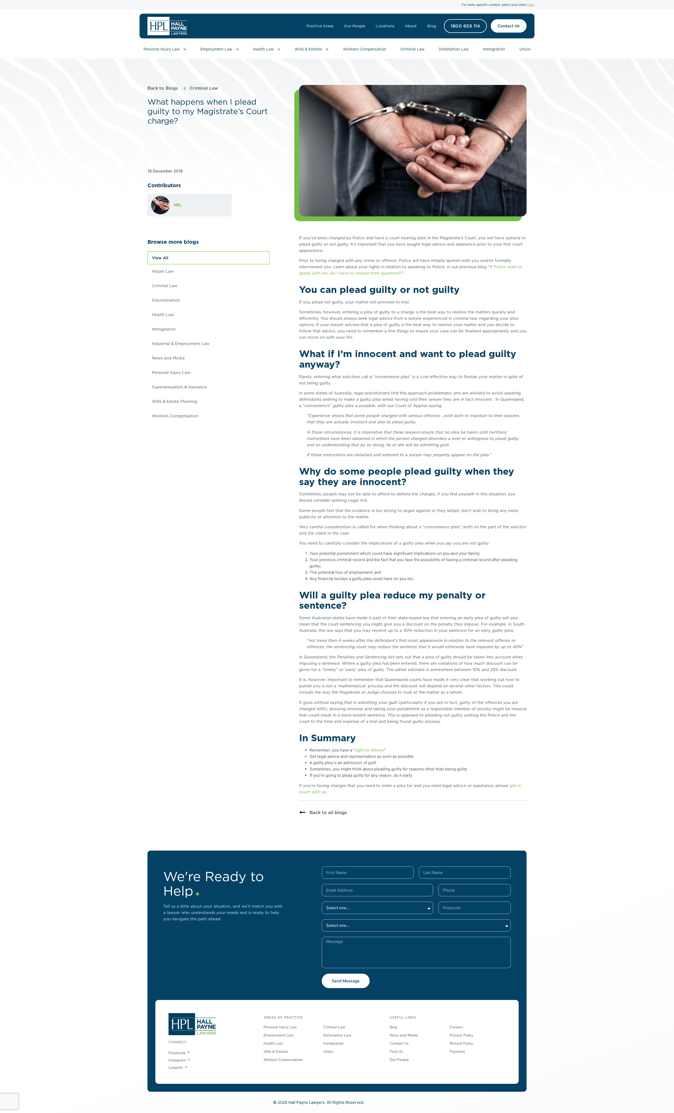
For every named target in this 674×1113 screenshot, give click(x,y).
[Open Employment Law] (237, 49)
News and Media (168, 358)
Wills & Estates (276, 1051)
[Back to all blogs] (302, 812)
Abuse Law (163, 271)
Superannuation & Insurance (179, 387)
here (530, 4)
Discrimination (166, 300)
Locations (385, 26)
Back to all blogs (328, 812)
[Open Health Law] (278, 49)
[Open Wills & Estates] (327, 49)
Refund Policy (461, 1043)
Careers (456, 1027)
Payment (457, 1051)
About (411, 26)
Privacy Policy (461, 1035)
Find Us (396, 1051)
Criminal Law (204, 88)
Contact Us (399, 1043)
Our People (354, 26)
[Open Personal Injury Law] (184, 49)
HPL (178, 205)
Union (328, 1051)
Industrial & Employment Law (181, 343)
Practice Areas (320, 26)
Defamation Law (337, 1035)
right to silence (369, 750)
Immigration (164, 329)
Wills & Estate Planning (174, 401)
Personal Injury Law (171, 372)
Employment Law (278, 1035)
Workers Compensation (175, 416)
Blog (431, 26)
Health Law (163, 314)
